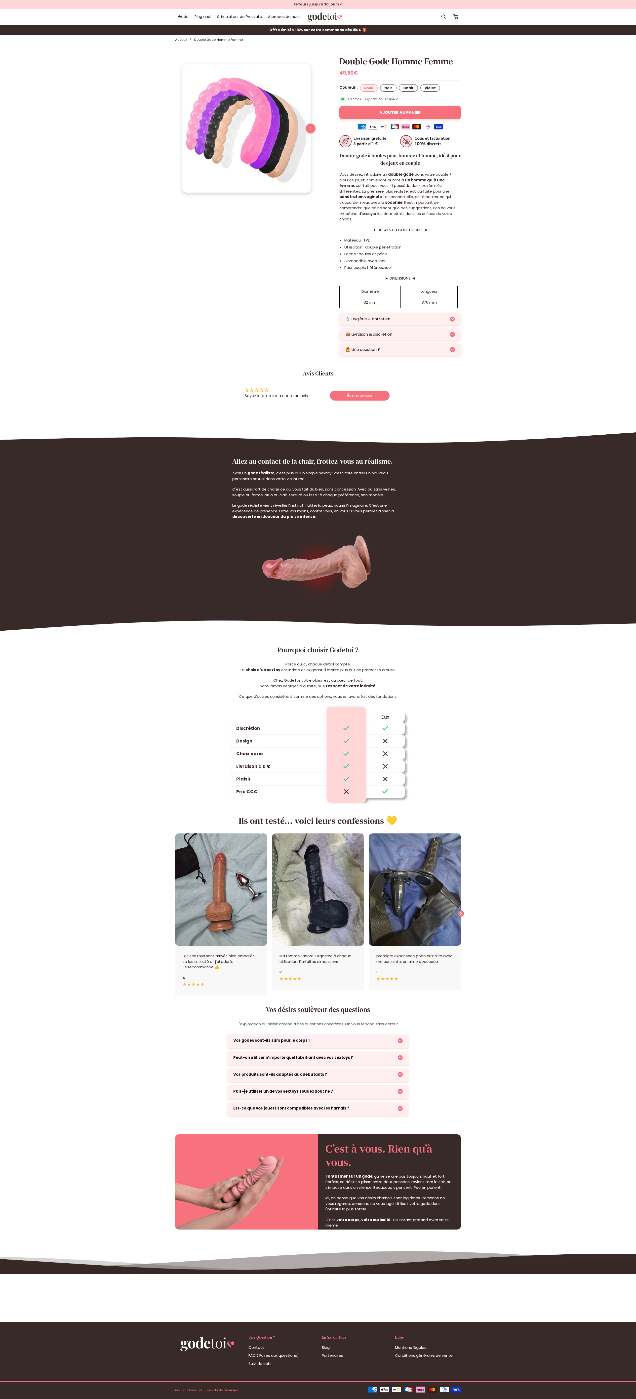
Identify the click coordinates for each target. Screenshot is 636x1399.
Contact (256, 1347)
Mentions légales (410, 1347)
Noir (388, 87)
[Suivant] (311, 128)
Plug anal (203, 16)
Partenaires (332, 1355)
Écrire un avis (360, 395)
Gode (183, 16)
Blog (326, 1347)
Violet (430, 87)
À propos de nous (284, 16)
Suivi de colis (260, 1363)
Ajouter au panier (400, 112)
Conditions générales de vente (424, 1355)
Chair (408, 87)
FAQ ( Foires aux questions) (273, 1355)
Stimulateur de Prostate (239, 16)
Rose (368, 87)
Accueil (181, 39)
